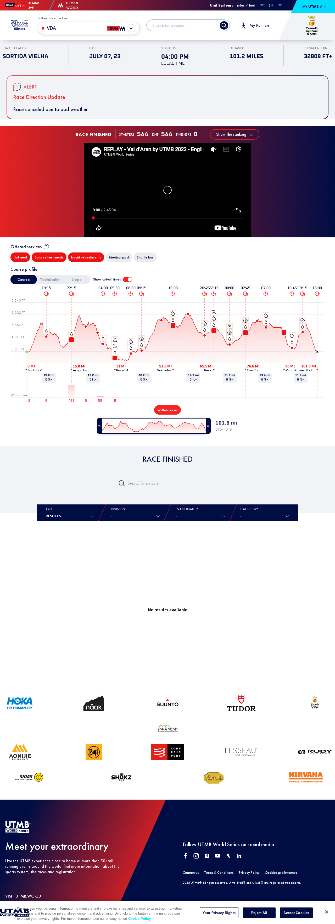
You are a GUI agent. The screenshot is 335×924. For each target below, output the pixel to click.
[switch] (127, 279)
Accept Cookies (296, 913)
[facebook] (185, 856)
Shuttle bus (145, 257)
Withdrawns (167, 410)
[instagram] (196, 856)
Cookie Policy (139, 919)
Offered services (26, 247)
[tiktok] (207, 856)
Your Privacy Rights (219, 913)
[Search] (224, 25)
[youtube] (217, 856)
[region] (167, 912)
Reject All (259, 913)
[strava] (228, 856)
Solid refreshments (49, 257)
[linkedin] (239, 856)
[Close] (326, 912)
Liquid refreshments (86, 257)
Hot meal (20, 257)
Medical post (119, 257)
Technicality (50, 279)
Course (24, 279)
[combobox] (177, 516)
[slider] (154, 426)
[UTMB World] (18, 831)
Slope (77, 279)
